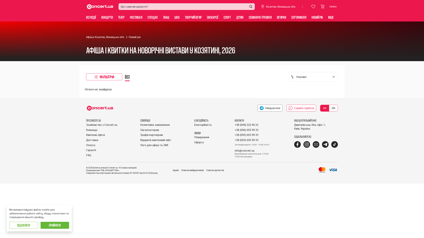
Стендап (153, 17)
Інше (331, 17)
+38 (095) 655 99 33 (246, 135)
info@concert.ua (244, 150)
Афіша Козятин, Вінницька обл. (105, 37)
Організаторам (149, 130)
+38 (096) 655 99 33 (246, 130)
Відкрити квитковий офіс (155, 140)
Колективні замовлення (155, 125)
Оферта (199, 142)
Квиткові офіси (95, 135)
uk (324, 108)
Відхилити (23, 225)
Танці (166, 17)
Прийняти (55, 225)
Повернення (201, 137)
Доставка (92, 140)
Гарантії (91, 150)
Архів (176, 170)
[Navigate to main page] (100, 7)
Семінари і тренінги (260, 17)
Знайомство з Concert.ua (101, 125)
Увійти (333, 6)
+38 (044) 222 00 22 (246, 125)
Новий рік (317, 17)
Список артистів (215, 170)
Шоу (177, 17)
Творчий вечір (193, 17)
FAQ (88, 155)
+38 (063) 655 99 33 (246, 140)
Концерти (107, 17)
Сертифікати (298, 17)
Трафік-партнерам (151, 135)
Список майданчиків (192, 170)
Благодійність (203, 125)
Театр (121, 17)
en (333, 108)
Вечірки (281, 17)
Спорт (227, 17)
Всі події (91, 17)
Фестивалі (136, 17)
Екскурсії (212, 17)
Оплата (90, 145)
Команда (91, 130)
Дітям (239, 17)
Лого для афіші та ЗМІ (154, 145)
